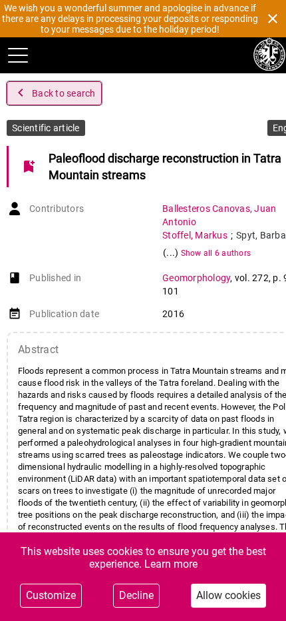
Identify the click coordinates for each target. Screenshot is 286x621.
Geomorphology (196, 278)
